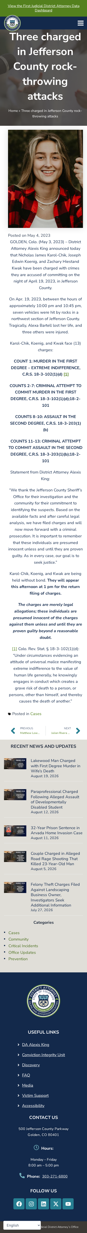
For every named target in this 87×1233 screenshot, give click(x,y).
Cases (35, 713)
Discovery (31, 1065)
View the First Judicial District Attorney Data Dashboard (43, 8)
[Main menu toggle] (80, 23)
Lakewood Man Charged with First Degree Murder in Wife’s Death (55, 766)
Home (13, 111)
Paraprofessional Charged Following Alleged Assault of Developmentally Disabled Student (55, 799)
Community (18, 939)
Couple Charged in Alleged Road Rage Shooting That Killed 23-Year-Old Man (55, 859)
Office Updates (22, 952)
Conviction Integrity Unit (43, 1054)
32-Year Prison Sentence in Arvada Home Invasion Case (57, 830)
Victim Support (35, 1095)
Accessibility (33, 1105)
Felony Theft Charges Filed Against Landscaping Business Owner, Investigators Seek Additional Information (55, 895)
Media (27, 1085)
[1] (14, 648)
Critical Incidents (23, 946)
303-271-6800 (55, 1176)
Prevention (18, 959)
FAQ (26, 1075)
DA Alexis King (35, 1044)
